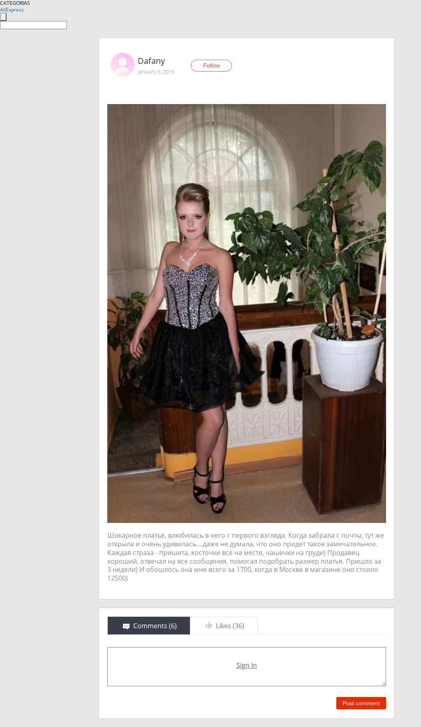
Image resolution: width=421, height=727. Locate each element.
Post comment (361, 703)
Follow (211, 65)
